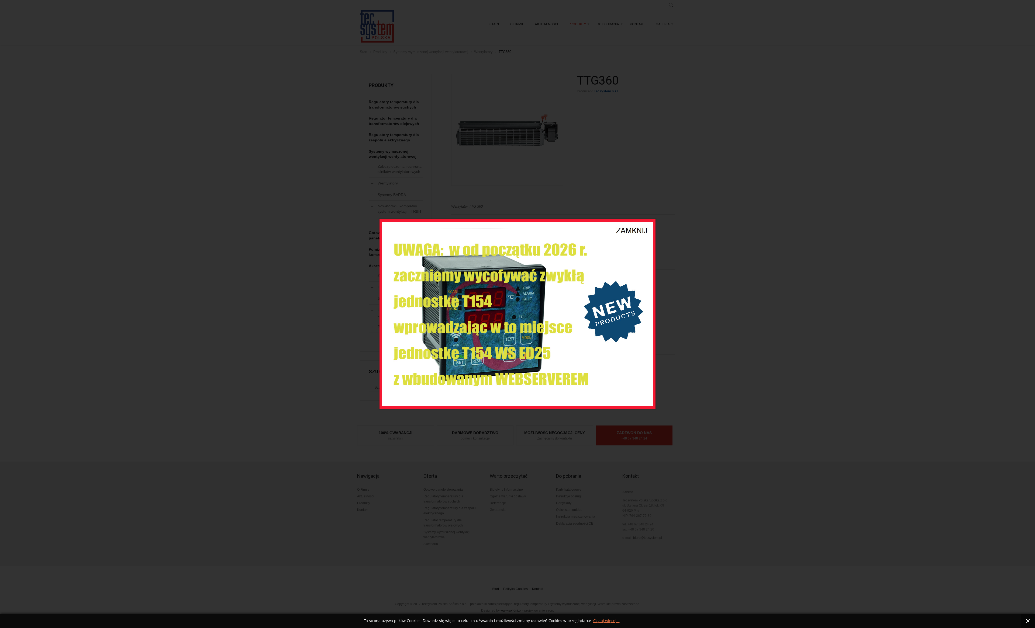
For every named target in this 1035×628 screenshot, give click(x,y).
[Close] (632, 227)
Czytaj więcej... (606, 621)
